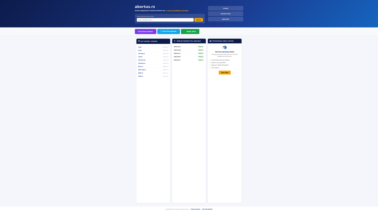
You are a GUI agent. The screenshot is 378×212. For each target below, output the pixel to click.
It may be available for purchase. (177, 10)
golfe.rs (140, 73)
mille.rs (140, 76)
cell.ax (140, 57)
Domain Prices (226, 14)
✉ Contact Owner (145, 31)
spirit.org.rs (142, 70)
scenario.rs (141, 63)
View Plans (224, 73)
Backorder (225, 19)
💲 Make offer (190, 31)
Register (201, 46)
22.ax (140, 50)
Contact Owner (195, 209)
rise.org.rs (141, 53)
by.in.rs (140, 66)
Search (198, 20)
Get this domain (207, 209)
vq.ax (140, 47)
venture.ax (141, 60)
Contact (225, 8)
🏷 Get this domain (169, 31)
